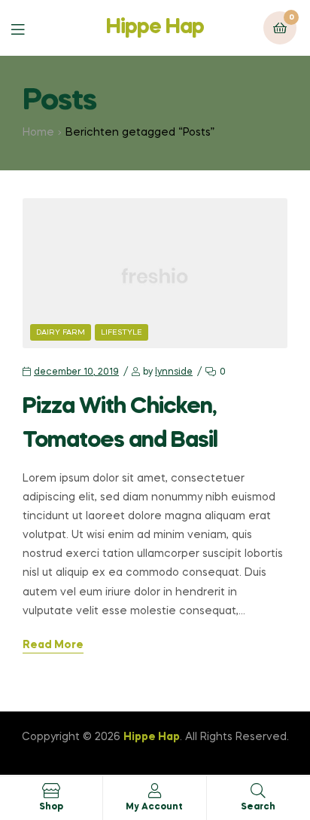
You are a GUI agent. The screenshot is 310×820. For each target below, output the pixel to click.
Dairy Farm (60, 332)
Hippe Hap (155, 27)
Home (38, 132)
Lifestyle (121, 332)
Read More (53, 645)
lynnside (174, 372)
